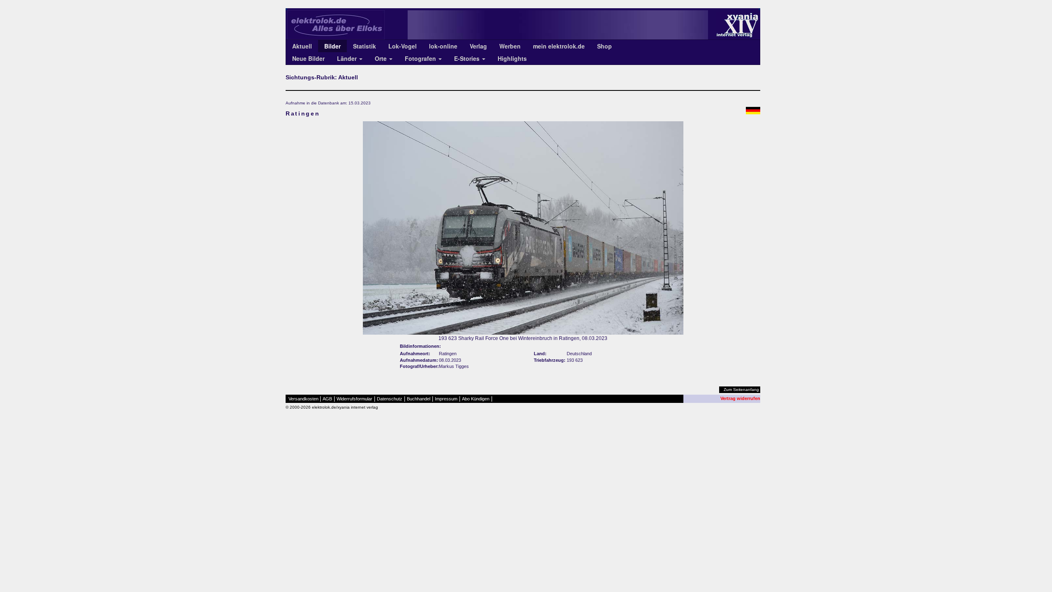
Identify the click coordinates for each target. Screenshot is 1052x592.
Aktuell (302, 46)
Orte (381, 58)
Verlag (478, 46)
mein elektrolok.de (559, 46)
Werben (510, 46)
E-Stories (467, 58)
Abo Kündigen (475, 398)
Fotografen (421, 58)
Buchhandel (418, 398)
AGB (327, 398)
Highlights (512, 58)
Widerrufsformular (354, 398)
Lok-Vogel (402, 46)
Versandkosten (303, 398)
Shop (604, 46)
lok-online (443, 46)
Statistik (364, 46)
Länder (347, 58)
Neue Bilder (308, 58)
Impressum (446, 398)
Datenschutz (389, 398)
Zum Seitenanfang (741, 389)
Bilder (332, 46)
